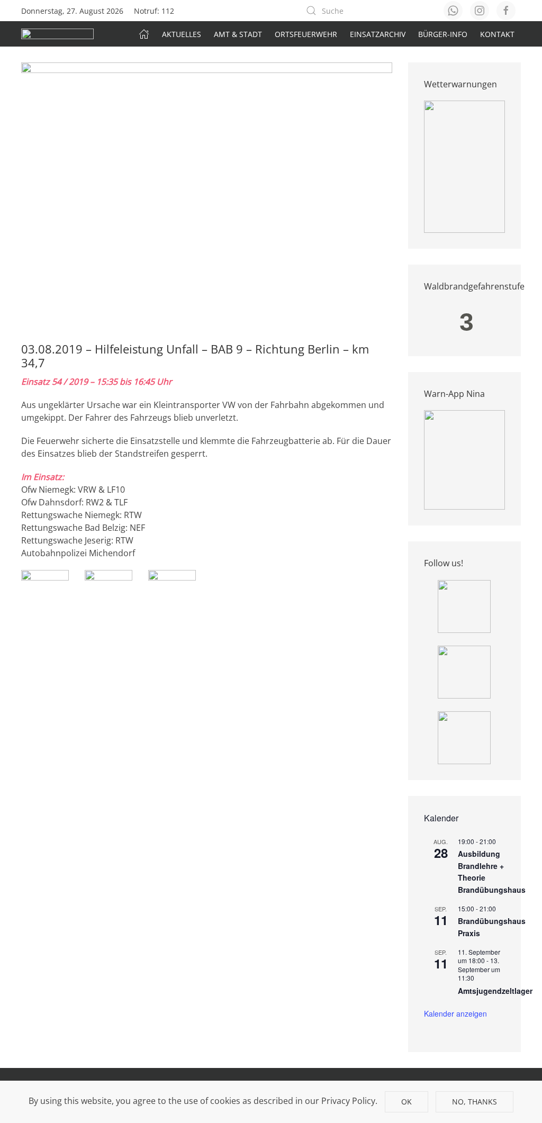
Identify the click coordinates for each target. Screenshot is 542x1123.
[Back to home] (57, 34)
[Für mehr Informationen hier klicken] (464, 166)
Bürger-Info (442, 34)
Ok (406, 1102)
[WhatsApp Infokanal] (464, 605)
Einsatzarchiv (377, 34)
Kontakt (497, 34)
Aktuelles (181, 34)
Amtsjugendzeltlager (495, 990)
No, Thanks (474, 1102)
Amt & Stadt (238, 34)
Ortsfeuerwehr (306, 34)
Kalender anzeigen (455, 1013)
